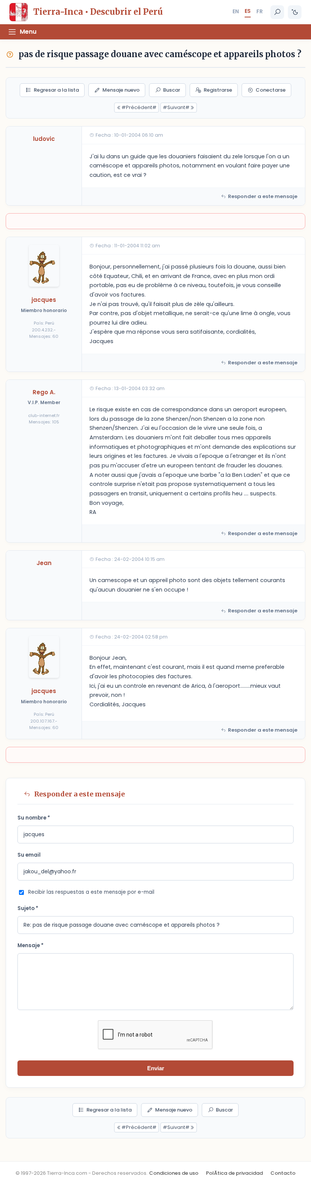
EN (235, 11)
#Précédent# (139, 107)
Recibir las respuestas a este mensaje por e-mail (91, 892)
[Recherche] (277, 12)
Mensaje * (30, 945)
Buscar (171, 90)
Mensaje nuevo (121, 90)
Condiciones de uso (173, 1173)
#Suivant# (176, 107)
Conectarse (271, 90)
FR (259, 11)
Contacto (282, 1173)
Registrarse (218, 90)
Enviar (155, 1068)
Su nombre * (33, 817)
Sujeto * (27, 908)
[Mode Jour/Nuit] (295, 12)
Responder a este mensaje (262, 196)
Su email (29, 855)
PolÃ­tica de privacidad (234, 1173)
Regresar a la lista (56, 90)
